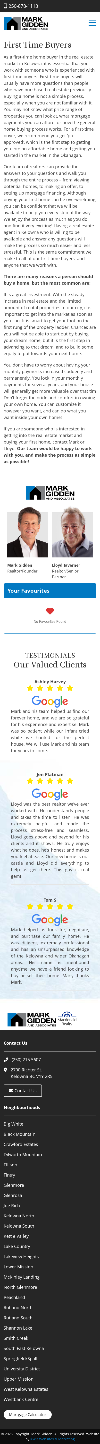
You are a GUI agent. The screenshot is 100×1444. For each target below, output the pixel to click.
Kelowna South (19, 1226)
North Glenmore (20, 1287)
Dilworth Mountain (23, 1154)
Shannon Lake (18, 1328)
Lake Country (17, 1246)
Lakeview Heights (21, 1256)
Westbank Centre (21, 1399)
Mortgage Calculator (27, 1414)
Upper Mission (18, 1379)
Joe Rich (12, 1205)
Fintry (9, 1175)
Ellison (10, 1165)
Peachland (14, 1297)
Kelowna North (19, 1216)
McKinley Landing (22, 1277)
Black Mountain (19, 1134)
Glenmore (14, 1185)
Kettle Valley (16, 1236)
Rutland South (18, 1318)
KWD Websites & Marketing (52, 1439)
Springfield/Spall (20, 1358)
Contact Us (25, 1091)
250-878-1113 (22, 6)
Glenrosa (13, 1195)
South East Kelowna (24, 1348)
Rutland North (18, 1307)
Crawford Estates (21, 1144)
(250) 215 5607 (26, 1059)
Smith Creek (16, 1338)
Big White (13, 1124)
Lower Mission (18, 1267)
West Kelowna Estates (26, 1389)
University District (22, 1369)
